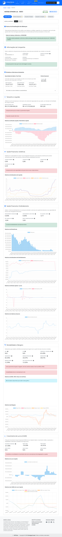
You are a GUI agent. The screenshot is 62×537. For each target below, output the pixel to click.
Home (17, 3)
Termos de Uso (35, 523)
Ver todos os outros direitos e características (16, 90)
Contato (33, 524)
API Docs (16, 535)
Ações (9, 7)
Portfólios (34, 3)
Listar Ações (23, 2)
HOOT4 (20, 21)
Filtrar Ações (29, 2)
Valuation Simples (29, 16)
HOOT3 (16, 21)
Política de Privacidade (37, 522)
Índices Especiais (17, 16)
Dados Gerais (7, 16)
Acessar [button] (42, 2)
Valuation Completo (40, 16)
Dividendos (50, 16)
